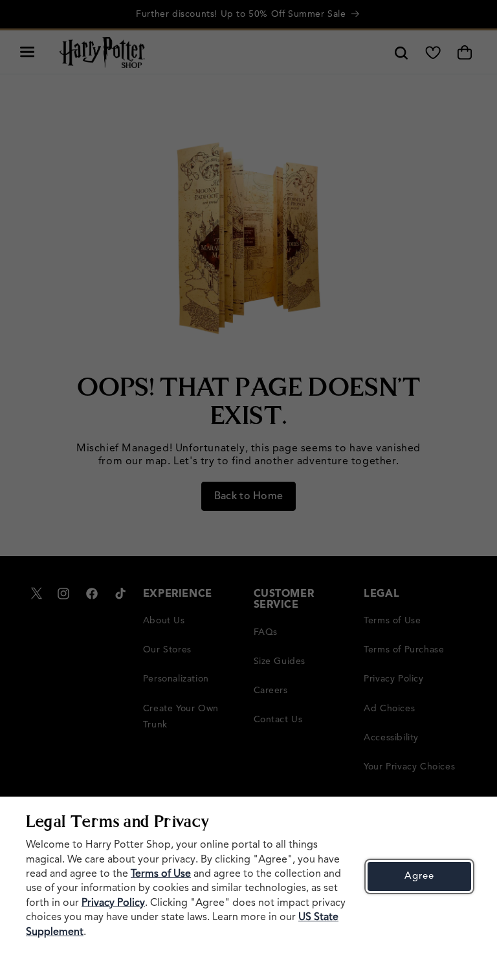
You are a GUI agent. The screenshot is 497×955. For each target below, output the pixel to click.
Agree (419, 876)
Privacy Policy (113, 903)
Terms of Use (161, 874)
